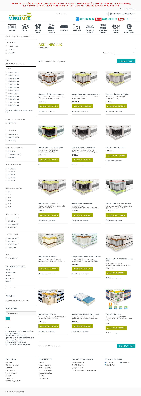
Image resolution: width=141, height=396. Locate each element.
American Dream (11, 272)
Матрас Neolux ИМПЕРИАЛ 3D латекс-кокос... (119, 260)
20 (10, 192)
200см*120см (13, 96)
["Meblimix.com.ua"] (19, 16)
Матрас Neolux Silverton (47, 314)
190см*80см (13, 72)
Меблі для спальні (12, 365)
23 (10, 201)
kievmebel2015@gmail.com (86, 370)
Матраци (9, 362)
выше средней (13, 218)
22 (10, 198)
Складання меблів (45, 373)
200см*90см (13, 93)
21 (10, 195)
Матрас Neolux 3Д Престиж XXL (83, 147)
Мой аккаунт (130, 9)
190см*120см (13, 78)
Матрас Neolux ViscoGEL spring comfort (86, 314)
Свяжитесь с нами (45, 370)
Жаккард (11, 151)
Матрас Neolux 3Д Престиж (116, 147)
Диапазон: (9, 63)
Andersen (8, 275)
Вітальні (9, 375)
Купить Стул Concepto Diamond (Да (16, 335)
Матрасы (12, 30)
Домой (8, 36)
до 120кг (11, 171)
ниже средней (13, 224)
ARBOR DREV (10, 278)
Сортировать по (108, 52)
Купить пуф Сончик (12, 338)
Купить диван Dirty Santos (14, 344)
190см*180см (13, 87)
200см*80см (13, 90)
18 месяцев (12, 258)
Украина (12, 123)
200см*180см (13, 105)
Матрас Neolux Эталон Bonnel (83, 203)
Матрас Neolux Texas (113, 314)
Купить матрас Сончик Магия (15, 340)
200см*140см (13, 99)
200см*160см (13, 102)
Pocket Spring (13, 134)
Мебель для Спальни (90, 31)
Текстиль (25, 30)
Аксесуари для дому (13, 381)
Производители (16, 266)
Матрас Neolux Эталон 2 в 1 (48, 203)
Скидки (10, 296)
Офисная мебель (116, 31)
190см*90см (13, 75)
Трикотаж (12, 157)
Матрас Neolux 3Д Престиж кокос (50, 147)
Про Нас (41, 375)
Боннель (11, 140)
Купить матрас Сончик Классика (16, 342)
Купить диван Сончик (27, 331)
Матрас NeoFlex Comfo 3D (47, 256)
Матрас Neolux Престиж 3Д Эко (117, 94)
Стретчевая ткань (14, 154)
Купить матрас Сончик (12, 331)
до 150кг (11, 180)
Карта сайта (43, 378)
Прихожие (77, 30)
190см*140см (13, 81)
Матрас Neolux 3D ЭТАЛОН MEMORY (119, 203)
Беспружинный (13, 137)
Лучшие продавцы (45, 368)
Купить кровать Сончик (13, 333)
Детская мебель (38, 31)
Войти (122, 9)
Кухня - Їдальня (11, 373)
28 (10, 207)
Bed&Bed (8, 281)
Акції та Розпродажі (18, 36)
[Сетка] (39, 61)
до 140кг (11, 177)
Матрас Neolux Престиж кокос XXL (51, 94)
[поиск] (106, 14)
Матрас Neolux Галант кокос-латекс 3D (86, 256)
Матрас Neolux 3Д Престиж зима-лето (86, 94)
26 (10, 204)
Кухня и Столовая (51, 31)
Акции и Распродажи (129, 31)
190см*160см (13, 84)
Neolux (11, 53)
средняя (12, 227)
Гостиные (64, 30)
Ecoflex (8, 270)
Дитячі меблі (10, 370)
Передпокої (10, 378)
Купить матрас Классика (26, 338)
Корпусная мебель (103, 31)
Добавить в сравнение (48, 111)
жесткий (11, 221)
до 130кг (11, 174)
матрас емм (26, 344)
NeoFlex (11, 50)
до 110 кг (11, 168)
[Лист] (42, 61)
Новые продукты (45, 365)
